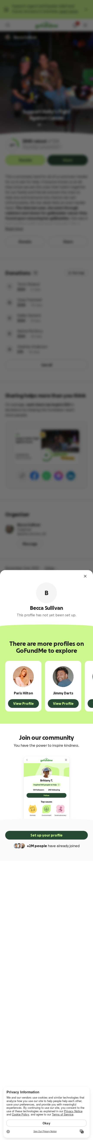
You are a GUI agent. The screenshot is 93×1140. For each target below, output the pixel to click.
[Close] (85, 576)
